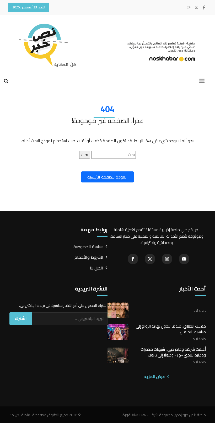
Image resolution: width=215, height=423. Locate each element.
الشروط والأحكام (88, 257)
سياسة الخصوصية (88, 246)
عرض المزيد (155, 377)
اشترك (21, 318)
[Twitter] (196, 7)
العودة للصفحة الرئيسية (107, 177)
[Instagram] (189, 7)
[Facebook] (204, 7)
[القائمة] (202, 81)
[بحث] (6, 81)
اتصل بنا (96, 268)
